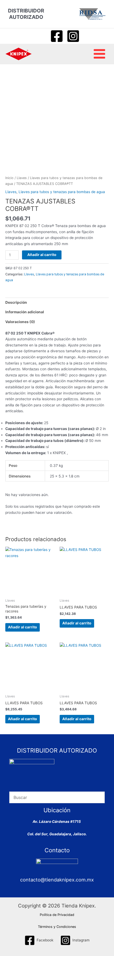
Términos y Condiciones (57, 927)
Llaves (22, 178)
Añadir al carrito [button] (22, 627)
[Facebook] (56, 36)
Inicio (9, 178)
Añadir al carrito (41, 255)
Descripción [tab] (16, 302)
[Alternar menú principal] (99, 54)
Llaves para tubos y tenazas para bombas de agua (62, 192)
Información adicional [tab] (24, 312)
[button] (39, 36)
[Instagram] (73, 36)
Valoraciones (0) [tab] (20, 322)
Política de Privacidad (57, 915)
